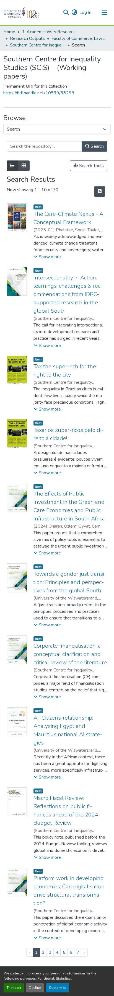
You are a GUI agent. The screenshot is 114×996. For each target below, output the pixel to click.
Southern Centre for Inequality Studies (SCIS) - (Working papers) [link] (37, 45)
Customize (57, 987)
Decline (35, 987)
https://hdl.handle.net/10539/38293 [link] (38, 93)
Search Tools (91, 166)
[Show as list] (12, 165)
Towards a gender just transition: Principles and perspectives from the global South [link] (69, 582)
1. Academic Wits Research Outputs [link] (49, 32)
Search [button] (97, 146)
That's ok (14, 987)
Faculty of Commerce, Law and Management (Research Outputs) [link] (79, 38)
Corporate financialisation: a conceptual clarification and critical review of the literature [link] (70, 654)
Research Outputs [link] (27, 38)
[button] (30, 12)
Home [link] (9, 32)
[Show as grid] (24, 165)
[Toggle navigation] (104, 12)
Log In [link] (85, 12)
